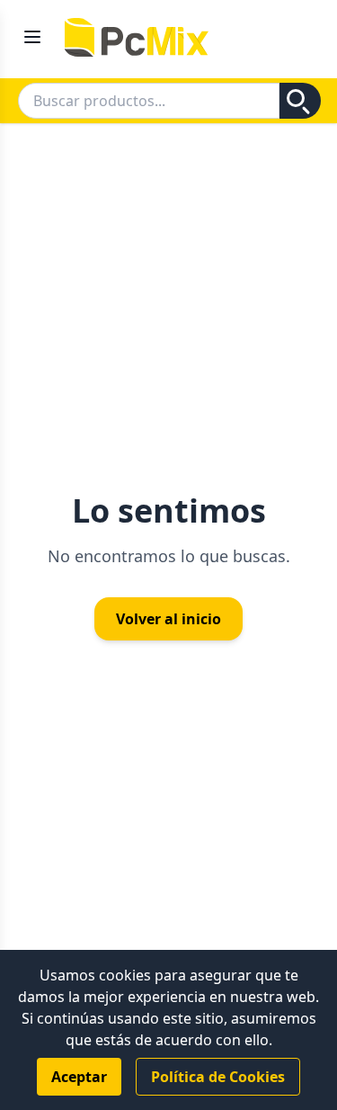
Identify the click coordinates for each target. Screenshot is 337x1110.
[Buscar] (300, 101)
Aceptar (79, 1077)
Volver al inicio (168, 619)
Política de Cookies (218, 1077)
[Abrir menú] (32, 28)
